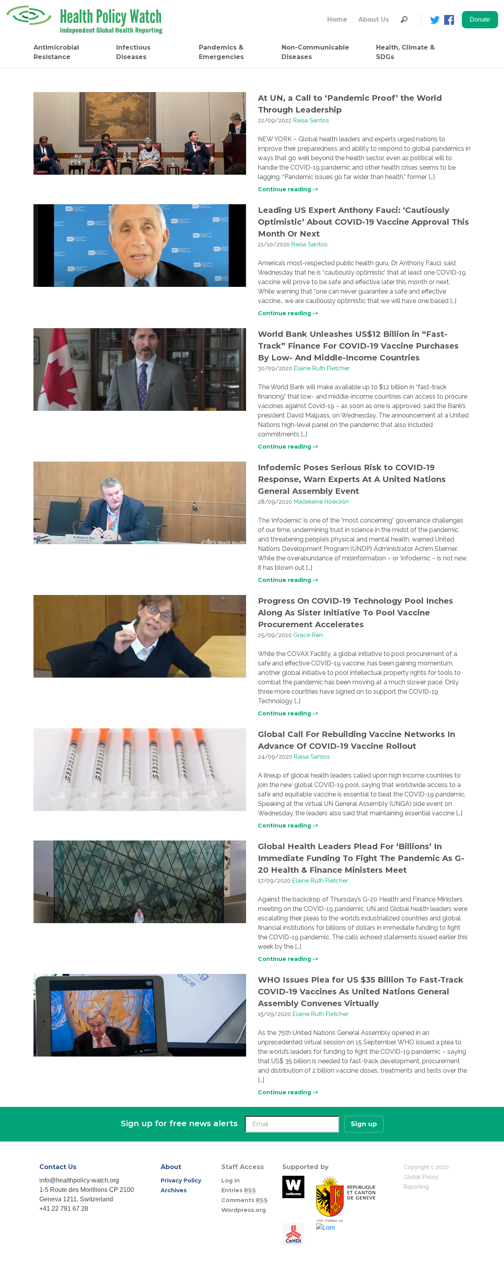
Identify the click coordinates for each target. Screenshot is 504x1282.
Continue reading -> (288, 189)
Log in (230, 1180)
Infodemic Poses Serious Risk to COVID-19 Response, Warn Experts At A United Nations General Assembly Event (352, 479)
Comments (244, 1200)
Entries (238, 1190)
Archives (174, 1190)
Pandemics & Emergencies (221, 52)
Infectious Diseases (133, 52)
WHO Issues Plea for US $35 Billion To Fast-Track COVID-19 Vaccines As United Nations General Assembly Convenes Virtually (360, 991)
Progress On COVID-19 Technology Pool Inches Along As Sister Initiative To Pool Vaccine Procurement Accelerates (355, 612)
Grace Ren (308, 635)
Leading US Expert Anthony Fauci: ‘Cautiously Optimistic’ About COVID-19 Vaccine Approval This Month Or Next (363, 221)
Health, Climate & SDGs (405, 52)
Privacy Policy (181, 1180)
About (171, 1167)
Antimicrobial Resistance (56, 52)
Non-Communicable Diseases (315, 52)
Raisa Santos (311, 120)
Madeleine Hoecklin (321, 501)
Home (337, 19)
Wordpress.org (243, 1210)
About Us (373, 19)
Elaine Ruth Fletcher (322, 368)
